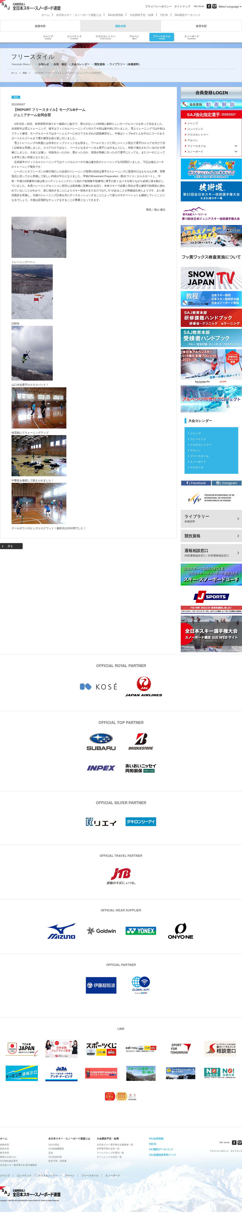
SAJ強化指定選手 (9, 1161)
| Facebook (197, 483)
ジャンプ (48, 37)
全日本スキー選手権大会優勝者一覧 (115, 1144)
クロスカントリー (105, 37)
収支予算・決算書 (57, 1161)
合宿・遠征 (60, 64)
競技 (25, 73)
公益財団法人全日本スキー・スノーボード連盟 (30, 1192)
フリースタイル (161, 37)
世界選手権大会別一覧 (108, 1148)
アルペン (134, 37)
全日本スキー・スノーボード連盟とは (78, 14)
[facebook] (209, 6)
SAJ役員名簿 (55, 1157)
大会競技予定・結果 (142, 14)
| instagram (228, 483)
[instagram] (214, 6)
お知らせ (43, 64)
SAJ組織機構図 (56, 1148)
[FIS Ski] (211, 497)
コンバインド (74, 37)
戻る (10, 546)
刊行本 (164, 14)
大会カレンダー (80, 64)
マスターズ (196, 467)
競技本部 (120, 26)
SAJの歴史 (53, 1144)
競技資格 (99, 64)
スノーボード (191, 37)
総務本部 (40, 26)
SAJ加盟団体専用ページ (162, 1154)
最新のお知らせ (8, 1157)
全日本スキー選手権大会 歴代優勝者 (18, 1165)
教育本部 (201, 26)
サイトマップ (182, 6)
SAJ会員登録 (115, 14)
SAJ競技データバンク (188, 14)
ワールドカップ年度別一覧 (110, 1152)
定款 (50, 1152)
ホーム (46, 14)
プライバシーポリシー (158, 6)
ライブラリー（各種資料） (125, 64)
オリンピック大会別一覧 (109, 1157)
